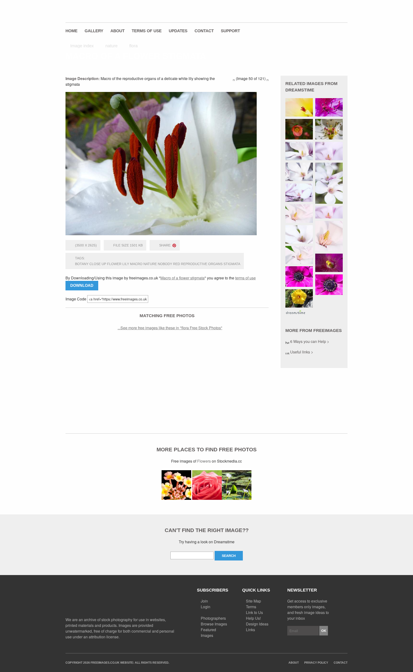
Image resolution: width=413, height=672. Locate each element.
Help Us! (253, 618)
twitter (301, 14)
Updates (178, 31)
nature (111, 45)
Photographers (213, 618)
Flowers (204, 461)
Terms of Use (147, 31)
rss (322, 14)
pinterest (333, 14)
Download (81, 285)
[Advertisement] (167, 379)
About (117, 31)
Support (230, 31)
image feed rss (163, 600)
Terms (251, 606)
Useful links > (301, 352)
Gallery (94, 31)
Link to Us (254, 612)
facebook (312, 14)
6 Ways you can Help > (309, 341)
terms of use (245, 278)
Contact (204, 31)
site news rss (154, 600)
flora (133, 45)
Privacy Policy (316, 662)
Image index (82, 45)
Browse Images (214, 624)
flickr (343, 14)
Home (71, 31)
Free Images (91, 601)
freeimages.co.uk (92, 11)
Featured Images (208, 632)
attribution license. (104, 637)
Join (204, 601)
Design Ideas (257, 624)
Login (205, 606)
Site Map (253, 601)
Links (250, 629)
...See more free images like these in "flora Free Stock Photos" (170, 328)
